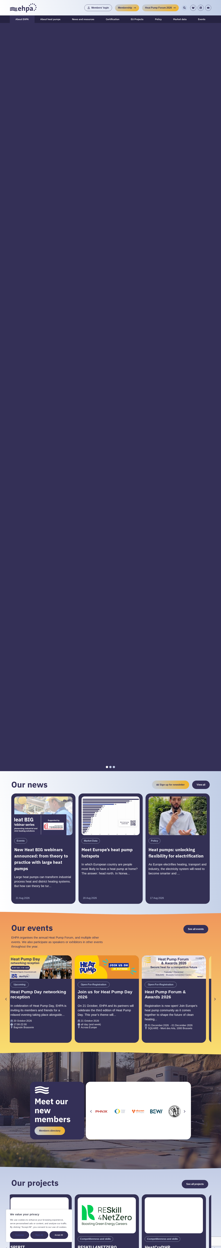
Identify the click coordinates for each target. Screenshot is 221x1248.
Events (201, 19)
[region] (39, 1225)
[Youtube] (208, 8)
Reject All (39, 1235)
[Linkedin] (201, 8)
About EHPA (22, 19)
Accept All (59, 1235)
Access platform (110, 408)
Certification (112, 19)
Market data (180, 19)
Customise (19, 1235)
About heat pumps (50, 19)
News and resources (83, 19)
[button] (215, 999)
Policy (158, 19)
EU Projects (137, 19)
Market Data (90, 840)
